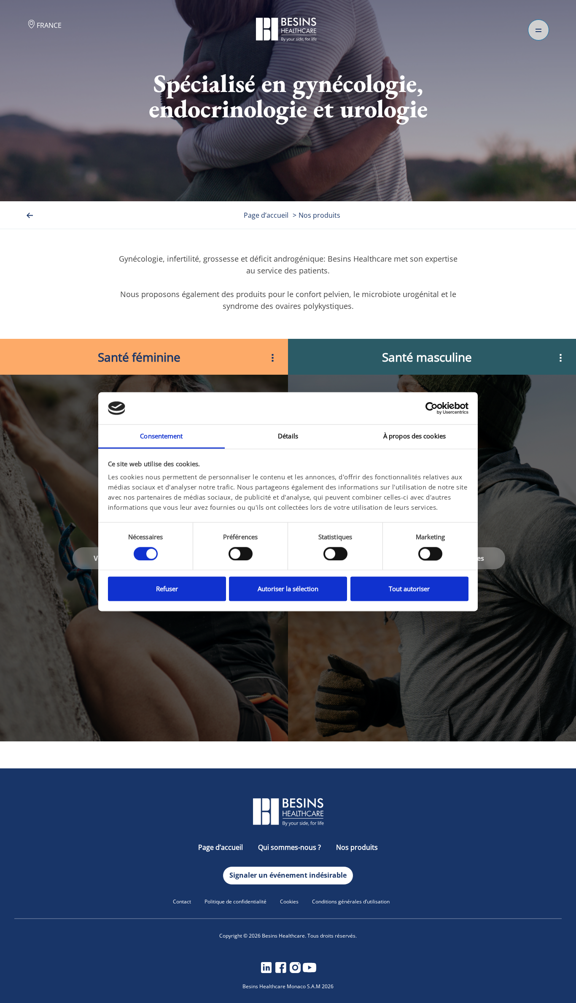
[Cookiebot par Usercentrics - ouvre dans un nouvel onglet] (431, 408)
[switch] (241, 553)
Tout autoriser (409, 589)
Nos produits (357, 847)
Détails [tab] (288, 436)
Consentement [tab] (161, 436)
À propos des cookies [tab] (414, 436)
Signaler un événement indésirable (288, 875)
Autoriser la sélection (288, 589)
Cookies (289, 901)
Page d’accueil (266, 215)
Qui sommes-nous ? (289, 847)
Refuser (167, 589)
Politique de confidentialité (235, 901)
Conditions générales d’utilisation (351, 901)
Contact (182, 901)
